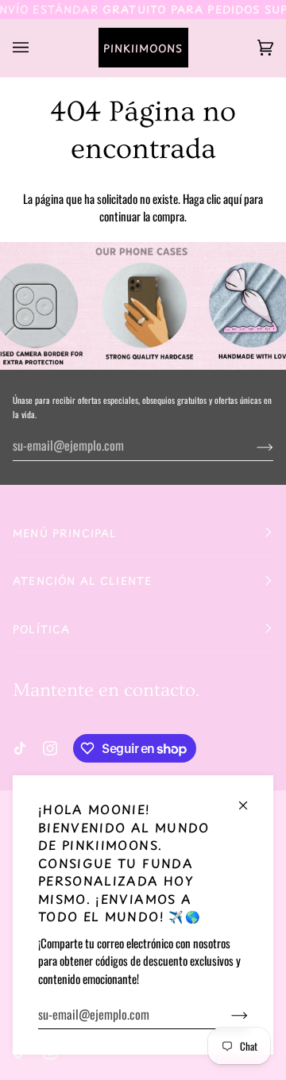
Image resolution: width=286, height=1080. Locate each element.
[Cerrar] (249, 798)
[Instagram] (50, 748)
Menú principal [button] (65, 532)
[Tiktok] (20, 748)
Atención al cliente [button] (82, 580)
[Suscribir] (227, 1014)
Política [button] (41, 628)
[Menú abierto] (36, 47)
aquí (232, 198)
